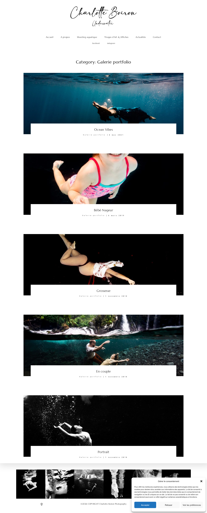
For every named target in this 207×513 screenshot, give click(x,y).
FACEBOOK (96, 43)
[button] (201, 481)
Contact (157, 37)
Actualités (141, 37)
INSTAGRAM (111, 43)
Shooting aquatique (87, 37)
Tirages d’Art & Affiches (116, 37)
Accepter (145, 504)
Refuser (168, 504)
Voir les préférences (192, 504)
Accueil (49, 37)
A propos (65, 37)
